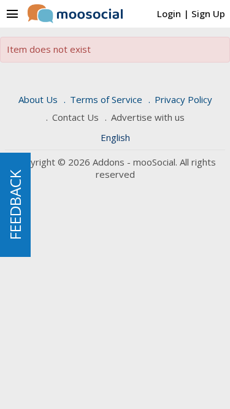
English (115, 137)
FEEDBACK (15, 205)
